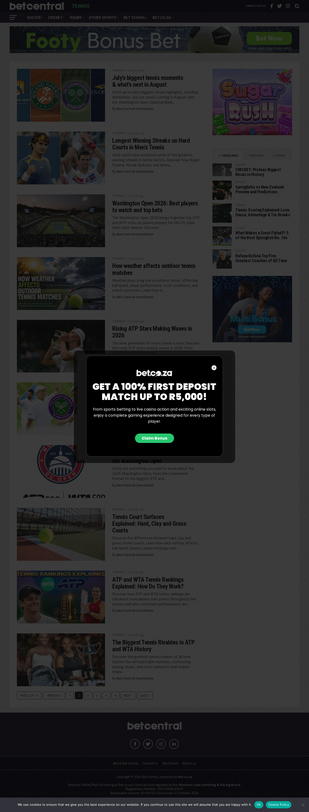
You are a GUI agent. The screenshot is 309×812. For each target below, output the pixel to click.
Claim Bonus (154, 438)
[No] (303, 804)
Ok (259, 804)
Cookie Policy (278, 804)
